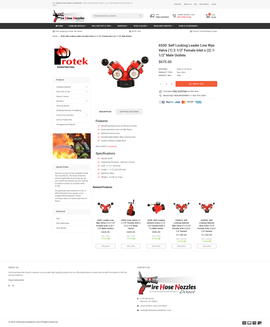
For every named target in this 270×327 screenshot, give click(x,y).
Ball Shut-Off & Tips (101, 26)
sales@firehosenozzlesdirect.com (155, 310)
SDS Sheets (61, 228)
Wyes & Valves (140, 26)
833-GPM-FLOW (184, 17)
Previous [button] (89, 222)
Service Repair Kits (64, 120)
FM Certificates (62, 223)
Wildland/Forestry (163, 26)
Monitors (122, 26)
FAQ (58, 219)
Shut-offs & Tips (63, 92)
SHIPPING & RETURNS (129, 112)
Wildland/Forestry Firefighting (68, 110)
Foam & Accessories (188, 26)
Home (60, 26)
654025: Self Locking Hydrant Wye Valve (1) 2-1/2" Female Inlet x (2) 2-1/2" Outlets (181, 225)
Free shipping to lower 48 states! (68, 31)
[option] (80, 31)
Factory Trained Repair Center (204, 31)
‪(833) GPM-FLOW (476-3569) (153, 306)
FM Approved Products (65, 124)
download (112, 146)
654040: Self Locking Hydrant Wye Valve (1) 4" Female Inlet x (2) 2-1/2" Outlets (206, 225)
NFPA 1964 (136, 31)
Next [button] (222, 222)
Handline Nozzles (77, 26)
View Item (105, 246)
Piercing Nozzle (62, 106)
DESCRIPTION (105, 112)
